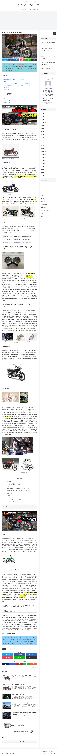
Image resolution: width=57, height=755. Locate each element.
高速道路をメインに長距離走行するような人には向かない (17, 83)
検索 (42, 31)
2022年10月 (43, 157)
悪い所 (9, 481)
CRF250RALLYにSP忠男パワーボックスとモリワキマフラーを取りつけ (48, 50)
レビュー (16, 648)
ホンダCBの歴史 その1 (46, 68)
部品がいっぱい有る (8, 102)
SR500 (12, 648)
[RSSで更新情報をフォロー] (33, 664)
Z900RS (42, 198)
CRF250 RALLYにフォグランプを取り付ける (48, 63)
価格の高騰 (6, 87)
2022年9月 (43, 160)
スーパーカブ (44, 204)
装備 (42, 216)
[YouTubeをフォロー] (19, 664)
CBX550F (43, 187)
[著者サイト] (5, 664)
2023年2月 (43, 145)
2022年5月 (43, 172)
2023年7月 (43, 134)
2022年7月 (43, 166)
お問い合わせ (44, 751)
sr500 (42, 195)
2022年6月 (43, 169)
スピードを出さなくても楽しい (11, 100)
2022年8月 (43, 163)
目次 (18, 478)
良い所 (8, 495)
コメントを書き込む (19, 741)
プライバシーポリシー (51, 751)
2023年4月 (43, 140)
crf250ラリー (44, 190)
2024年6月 (43, 113)
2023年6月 (43, 137)
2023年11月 (43, 125)
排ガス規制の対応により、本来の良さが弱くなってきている (17, 85)
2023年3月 (43, 142)
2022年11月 (43, 154)
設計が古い (6, 89)
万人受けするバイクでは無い (15, 484)
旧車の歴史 (43, 213)
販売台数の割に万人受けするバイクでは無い (14, 79)
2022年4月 (43, 175)
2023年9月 (43, 128)
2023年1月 (43, 148)
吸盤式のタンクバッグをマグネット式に (48, 57)
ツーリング (43, 207)
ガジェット (43, 201)
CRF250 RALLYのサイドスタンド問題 (48, 43)
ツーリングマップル (45, 210)
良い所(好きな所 (11, 482)
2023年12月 (43, 122)
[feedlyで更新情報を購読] (26, 664)
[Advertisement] (28, 20)
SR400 (4, 648)
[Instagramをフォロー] (12, 664)
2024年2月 (43, 116)
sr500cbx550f (48, 88)
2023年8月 (43, 131)
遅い (5, 81)
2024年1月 (43, 119)
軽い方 (5, 98)
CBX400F (43, 184)
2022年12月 (43, 151)
